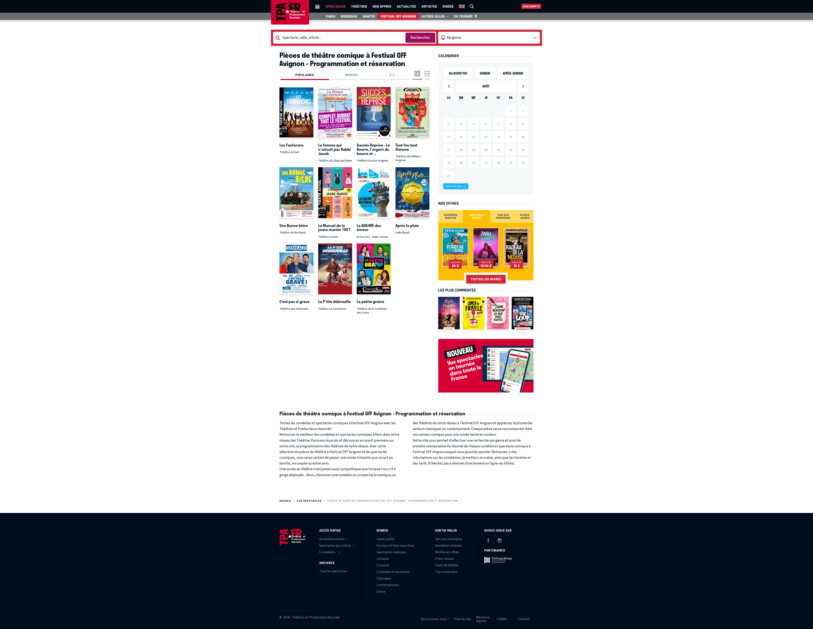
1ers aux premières (448, 539)
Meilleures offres (447, 552)
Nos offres (382, 6)
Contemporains (387, 585)
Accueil (285, 500)
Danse (380, 591)
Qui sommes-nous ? (435, 619)
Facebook (488, 540)
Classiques (383, 578)
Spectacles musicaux (391, 552)
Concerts (383, 565)
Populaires (304, 75)
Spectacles (336, 6)
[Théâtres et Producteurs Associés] (317, 6)
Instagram (500, 540)
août (486, 86)
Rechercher (420, 37)
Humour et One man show (395, 545)
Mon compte (531, 6)
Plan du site (462, 619)
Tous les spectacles (333, 571)
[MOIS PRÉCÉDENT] (448, 86)
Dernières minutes (448, 545)
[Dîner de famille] (473, 313)
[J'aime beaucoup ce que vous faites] (498, 313)
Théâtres (359, 6)
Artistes (429, 6)
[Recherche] (471, 6)
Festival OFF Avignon (398, 16)
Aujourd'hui (458, 73)
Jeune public (385, 539)
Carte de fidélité (446, 565)
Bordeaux (349, 16)
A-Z (392, 75)
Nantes (369, 16)
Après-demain (513, 73)
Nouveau (352, 75)
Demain (485, 73)
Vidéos (448, 6)
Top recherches (446, 572)
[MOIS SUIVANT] (523, 86)
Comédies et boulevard (392, 572)
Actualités (406, 6)
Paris (330, 16)
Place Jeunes (444, 558)
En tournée (463, 16)
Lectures (382, 558)
